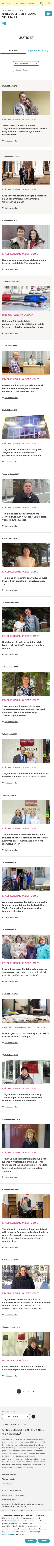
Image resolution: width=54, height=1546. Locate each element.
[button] (40, 1391)
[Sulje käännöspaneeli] (49, 3)
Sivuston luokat (11, 1416)
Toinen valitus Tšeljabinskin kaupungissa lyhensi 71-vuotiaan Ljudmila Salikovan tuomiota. (24, 1165)
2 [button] (23, 1391)
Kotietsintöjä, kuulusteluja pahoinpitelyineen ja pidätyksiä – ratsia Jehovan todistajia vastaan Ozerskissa (23, 324)
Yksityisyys (7, 1483)
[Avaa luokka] (33, 1416)
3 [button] (28, 1391)
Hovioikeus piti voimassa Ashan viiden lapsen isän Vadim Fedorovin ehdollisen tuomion (23, 645)
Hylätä (44, 1541)
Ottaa (30, 1541)
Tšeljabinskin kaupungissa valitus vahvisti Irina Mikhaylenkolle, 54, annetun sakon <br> (24, 581)
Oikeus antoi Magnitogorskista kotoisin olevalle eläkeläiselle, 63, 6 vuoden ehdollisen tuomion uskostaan (23, 388)
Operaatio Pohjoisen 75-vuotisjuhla (18, 1511)
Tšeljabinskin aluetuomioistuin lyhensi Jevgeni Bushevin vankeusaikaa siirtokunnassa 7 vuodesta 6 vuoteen (22, 452)
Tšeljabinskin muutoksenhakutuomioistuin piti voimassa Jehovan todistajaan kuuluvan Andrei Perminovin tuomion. (25, 1235)
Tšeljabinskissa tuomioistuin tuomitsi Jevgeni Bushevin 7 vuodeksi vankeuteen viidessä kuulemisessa (24, 517)
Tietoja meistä (8, 1479)
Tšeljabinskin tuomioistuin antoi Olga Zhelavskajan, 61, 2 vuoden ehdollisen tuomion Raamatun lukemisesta (22, 1097)
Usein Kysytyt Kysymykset (14, 1495)
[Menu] (48, 13)
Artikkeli (13, 51)
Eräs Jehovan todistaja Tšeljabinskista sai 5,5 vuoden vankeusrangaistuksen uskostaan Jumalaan (24, 199)
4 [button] (33, 1391)
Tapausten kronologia (39, 51)
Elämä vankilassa (9, 1500)
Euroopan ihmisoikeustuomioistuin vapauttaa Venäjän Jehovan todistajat (23, 1505)
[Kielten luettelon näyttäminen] (43, 3)
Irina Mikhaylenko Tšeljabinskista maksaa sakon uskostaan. (25, 972)
